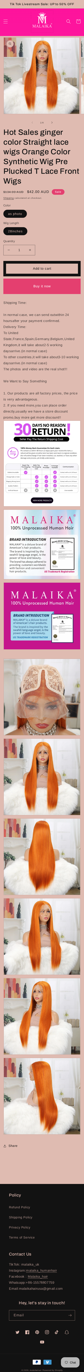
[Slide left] (32, 122)
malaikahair (36, 1370)
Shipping (8, 198)
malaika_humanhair (41, 1270)
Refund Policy (19, 1207)
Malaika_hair (38, 1276)
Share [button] (13, 1146)
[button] (6, 21)
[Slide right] (52, 122)
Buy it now (42, 286)
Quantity (9, 241)
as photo (15, 214)
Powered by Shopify (53, 1370)
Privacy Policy (19, 1227)
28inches (15, 231)
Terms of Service (22, 1237)
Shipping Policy (20, 1217)
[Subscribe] (70, 1315)
